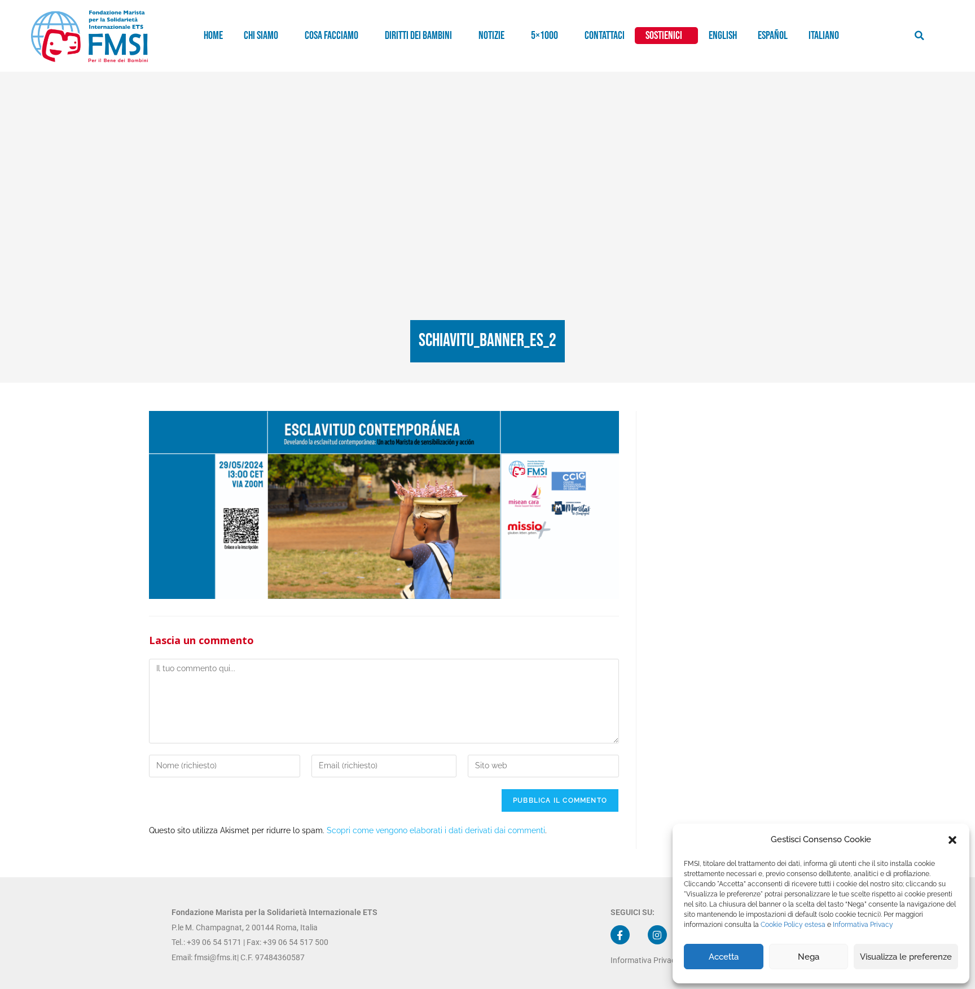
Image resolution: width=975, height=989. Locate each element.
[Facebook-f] (620, 934)
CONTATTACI (605, 35)
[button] (952, 840)
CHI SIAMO (261, 35)
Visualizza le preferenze (906, 957)
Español (773, 35)
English (723, 35)
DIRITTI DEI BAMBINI (418, 35)
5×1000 (544, 35)
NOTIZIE (491, 35)
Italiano (824, 35)
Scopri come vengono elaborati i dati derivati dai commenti (436, 830)
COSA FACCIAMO (331, 35)
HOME (213, 35)
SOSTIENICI (663, 35)
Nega (808, 957)
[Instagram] (657, 934)
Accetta (724, 957)
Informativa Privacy (863, 925)
